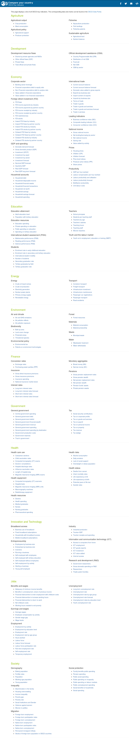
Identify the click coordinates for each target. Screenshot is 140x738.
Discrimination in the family (24, 689)
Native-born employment (23, 723)
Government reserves (22, 435)
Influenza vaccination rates (24, 469)
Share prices (77, 164)
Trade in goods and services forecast (86, 109)
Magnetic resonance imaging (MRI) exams (30, 475)
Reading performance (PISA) (25, 241)
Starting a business (22, 566)
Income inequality (21, 694)
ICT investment (78, 551)
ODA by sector (78, 67)
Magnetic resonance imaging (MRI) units (29, 487)
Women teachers (79, 231)
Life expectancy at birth (81, 479)
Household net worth (22, 189)
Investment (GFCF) (22, 152)
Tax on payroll (78, 422)
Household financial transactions (26, 186)
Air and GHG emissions (23, 317)
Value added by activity (81, 143)
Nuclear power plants (22, 292)
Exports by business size (81, 93)
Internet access (78, 556)
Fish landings (77, 26)
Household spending (22, 197)
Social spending (78, 690)
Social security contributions (82, 414)
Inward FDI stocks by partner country (28, 129)
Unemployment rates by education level (87, 600)
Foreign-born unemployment (25, 720)
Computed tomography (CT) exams (27, 461)
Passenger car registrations (82, 295)
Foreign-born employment (24, 714)
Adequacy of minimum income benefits (28, 589)
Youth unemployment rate (82, 603)
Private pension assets (81, 388)
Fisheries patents (79, 29)
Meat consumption (21, 26)
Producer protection (22, 35)
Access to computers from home (84, 542)
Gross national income (81, 132)
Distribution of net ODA (81, 59)
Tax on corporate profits (81, 416)
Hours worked (20, 638)
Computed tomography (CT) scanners (28, 481)
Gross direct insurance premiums (26, 373)
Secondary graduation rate (24, 261)
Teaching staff (78, 228)
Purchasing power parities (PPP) (26, 367)
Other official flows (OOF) (24, 59)
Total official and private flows (25, 65)
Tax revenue (77, 430)
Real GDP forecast (21, 168)
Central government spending (25, 414)
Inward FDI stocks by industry (25, 127)
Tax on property (78, 427)
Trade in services (79, 112)
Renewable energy (21, 297)
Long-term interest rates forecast (26, 391)
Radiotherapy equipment (23, 492)
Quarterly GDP (20, 166)
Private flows (19, 62)
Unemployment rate (80, 592)
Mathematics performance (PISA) (26, 238)
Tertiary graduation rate (23, 267)
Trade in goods (78, 104)
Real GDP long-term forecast (25, 171)
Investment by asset (22, 155)
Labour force (19, 640)
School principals (79, 214)
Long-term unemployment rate (83, 589)
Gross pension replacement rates (84, 374)
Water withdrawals (79, 345)
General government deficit (24, 419)
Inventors (18, 550)
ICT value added (79, 553)
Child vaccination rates (23, 458)
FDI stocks (19, 118)
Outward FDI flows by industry (25, 132)
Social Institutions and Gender (25, 702)
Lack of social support (80, 461)
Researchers (77, 569)
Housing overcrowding (23, 691)
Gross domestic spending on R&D (85, 566)
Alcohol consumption (80, 455)
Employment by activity (23, 627)
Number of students (22, 258)
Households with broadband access (27, 535)
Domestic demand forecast (24, 147)
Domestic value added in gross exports (86, 90)
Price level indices (79, 159)
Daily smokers (78, 458)
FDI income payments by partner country (29, 107)
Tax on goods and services (82, 419)
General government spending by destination (30, 430)
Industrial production (80, 529)
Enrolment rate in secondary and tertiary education (32, 253)
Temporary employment (23, 654)
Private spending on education (25, 226)
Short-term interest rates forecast (26, 396)
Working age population (23, 679)
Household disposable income (25, 181)
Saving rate (77, 140)
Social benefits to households (83, 688)
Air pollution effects (21, 320)
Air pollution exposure (22, 323)
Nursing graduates (21, 509)
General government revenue (25, 425)
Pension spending (79, 674)
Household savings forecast (24, 194)
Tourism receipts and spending (83, 535)
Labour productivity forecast (82, 180)
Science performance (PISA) (25, 244)
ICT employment (79, 545)
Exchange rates (20, 364)
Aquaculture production (81, 23)
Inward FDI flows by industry (25, 121)
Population (19, 677)
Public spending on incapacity (83, 679)
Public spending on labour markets (85, 682)
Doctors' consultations (23, 464)
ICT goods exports (79, 548)
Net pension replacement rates (83, 380)
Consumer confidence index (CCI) (85, 125)
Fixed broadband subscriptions (26, 532)
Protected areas (20, 335)
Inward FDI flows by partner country (27, 124)
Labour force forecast (22, 643)
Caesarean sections (22, 455)
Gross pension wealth (80, 377)
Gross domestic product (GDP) (26, 149)
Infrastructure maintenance (82, 292)
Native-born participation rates (25, 725)
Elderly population (21, 671)
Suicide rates (77, 485)
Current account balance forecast (84, 87)
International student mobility (25, 256)
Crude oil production (22, 287)
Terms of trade (78, 101)
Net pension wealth (79, 383)
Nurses (17, 507)
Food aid (76, 62)
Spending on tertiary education (26, 232)
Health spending (21, 501)
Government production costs (25, 433)
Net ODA (76, 65)
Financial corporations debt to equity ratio (29, 87)
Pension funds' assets (80, 385)
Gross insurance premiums (24, 376)
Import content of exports (82, 95)
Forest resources (79, 317)
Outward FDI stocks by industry (26, 137)
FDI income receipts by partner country (28, 113)
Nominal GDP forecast (23, 163)
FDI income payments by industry (26, 105)
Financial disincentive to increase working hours (31, 597)
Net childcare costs (21, 603)
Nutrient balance (79, 39)
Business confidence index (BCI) (84, 119)
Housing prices (78, 151)
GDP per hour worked (80, 172)
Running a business (22, 552)
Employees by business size (25, 544)
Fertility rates (19, 674)
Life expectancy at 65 (80, 477)
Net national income (80, 138)
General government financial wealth (28, 422)
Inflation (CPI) (78, 153)
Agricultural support (22, 33)
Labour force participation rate (25, 646)
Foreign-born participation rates (26, 717)
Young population (21, 682)
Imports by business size (81, 98)
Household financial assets (24, 183)
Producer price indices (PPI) (83, 162)
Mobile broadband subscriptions (26, 538)
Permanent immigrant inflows (25, 731)
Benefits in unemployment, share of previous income (33, 592)
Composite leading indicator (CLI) (84, 122)
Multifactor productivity (81, 183)
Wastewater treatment (80, 343)
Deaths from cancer (80, 471)
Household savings (21, 191)
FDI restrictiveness (21, 116)
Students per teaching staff (82, 217)
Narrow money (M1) (80, 367)
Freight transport (79, 287)
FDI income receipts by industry (26, 110)
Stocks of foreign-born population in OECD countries (33, 733)
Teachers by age (79, 220)
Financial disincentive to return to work (28, 600)
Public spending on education (25, 229)
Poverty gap (19, 697)
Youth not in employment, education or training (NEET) (92, 238)
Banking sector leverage (23, 85)
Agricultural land (78, 36)
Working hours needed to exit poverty (28, 605)
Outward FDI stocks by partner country (28, 140)
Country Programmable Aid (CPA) (84, 56)
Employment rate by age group (26, 635)
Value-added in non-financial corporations (29, 95)
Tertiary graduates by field (24, 264)
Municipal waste (78, 335)
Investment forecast (22, 160)
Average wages (20, 612)
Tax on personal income (81, 425)
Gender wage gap (21, 617)
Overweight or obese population (84, 464)
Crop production (20, 23)
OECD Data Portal (94, 11)
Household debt (20, 178)
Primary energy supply (23, 295)
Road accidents (78, 300)
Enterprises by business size (25, 547)
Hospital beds (20, 484)
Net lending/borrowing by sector (84, 135)
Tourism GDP (77, 532)
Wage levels (19, 620)
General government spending (25, 427)
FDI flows (18, 102)
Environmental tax (21, 344)
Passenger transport (80, 297)
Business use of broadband (24, 529)
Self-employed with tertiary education (28, 558)
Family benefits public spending (84, 671)
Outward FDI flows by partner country (28, 135)
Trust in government (22, 438)
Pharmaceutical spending (24, 512)
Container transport (80, 284)
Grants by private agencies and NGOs (28, 56)
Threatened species (22, 338)
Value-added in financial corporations (28, 93)
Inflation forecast (79, 156)
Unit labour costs (79, 186)
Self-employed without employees (27, 560)
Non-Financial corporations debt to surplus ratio (31, 90)
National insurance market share (26, 382)
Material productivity (80, 328)
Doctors (18, 498)
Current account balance (81, 85)
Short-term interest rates (23, 394)
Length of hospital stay (23, 472)
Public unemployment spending (84, 685)
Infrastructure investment (81, 289)
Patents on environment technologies (28, 347)
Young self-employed (22, 569)
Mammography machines (24, 489)
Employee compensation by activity (27, 615)
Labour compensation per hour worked (86, 175)
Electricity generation (22, 289)
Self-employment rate (22, 651)
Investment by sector (22, 158)
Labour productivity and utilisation (84, 177)
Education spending (22, 223)
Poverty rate (19, 700)
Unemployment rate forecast (83, 597)
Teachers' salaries (79, 222)
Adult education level (22, 214)
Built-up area (19, 329)
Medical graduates (21, 504)
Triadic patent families (80, 572)
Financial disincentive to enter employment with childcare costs (37, 594)
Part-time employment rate (24, 648)
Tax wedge (77, 433)
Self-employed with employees (25, 555)
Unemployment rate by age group (84, 594)
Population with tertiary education (26, 217)
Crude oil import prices (23, 284)
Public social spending (80, 677)
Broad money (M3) (79, 364)
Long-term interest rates (23, 388)
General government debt (24, 416)
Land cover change (22, 332)
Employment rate (21, 632)
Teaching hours (78, 225)
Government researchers (82, 564)
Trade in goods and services (83, 106)
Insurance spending (22, 379)
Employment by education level (26, 629)
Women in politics (21, 708)
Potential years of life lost (81, 482)
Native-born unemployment (24, 728)
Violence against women (23, 705)
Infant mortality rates (80, 474)
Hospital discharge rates (23, 466)
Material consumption (80, 325)
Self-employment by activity (24, 563)
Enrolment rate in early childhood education (30, 250)
